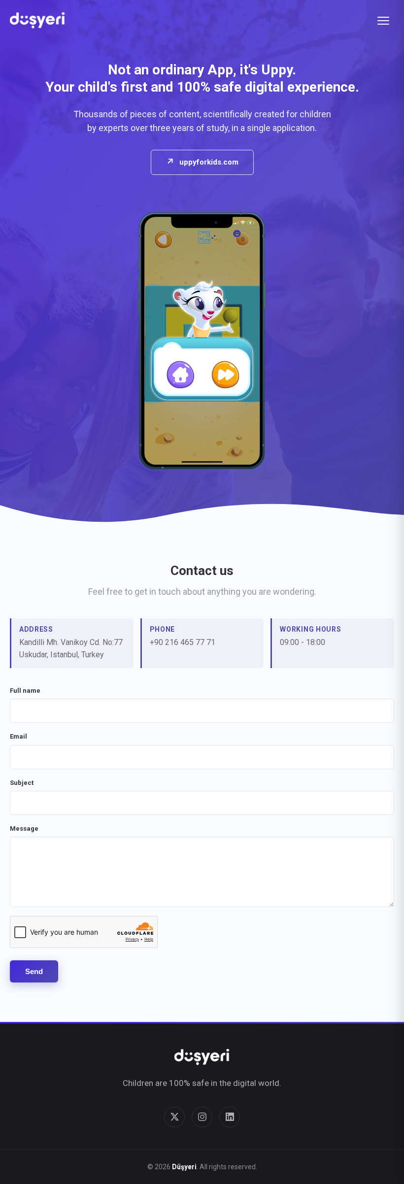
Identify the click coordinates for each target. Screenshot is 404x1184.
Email (18, 736)
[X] (174, 1117)
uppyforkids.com (202, 162)
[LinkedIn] (229, 1117)
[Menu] (383, 21)
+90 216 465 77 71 (182, 642)
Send (34, 971)
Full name (25, 690)
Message (24, 828)
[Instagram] (202, 1117)
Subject (22, 782)
